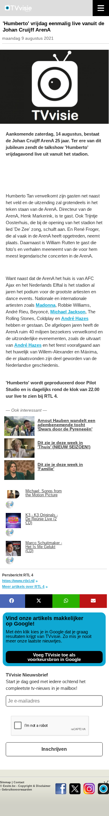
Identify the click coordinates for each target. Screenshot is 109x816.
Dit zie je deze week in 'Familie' (60, 466)
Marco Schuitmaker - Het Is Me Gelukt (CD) (43, 547)
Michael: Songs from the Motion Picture (43, 493)
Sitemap (5, 782)
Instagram (89, 787)
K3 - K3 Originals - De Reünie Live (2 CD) (41, 519)
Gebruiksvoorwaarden (17, 789)
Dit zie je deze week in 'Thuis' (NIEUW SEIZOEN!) (64, 444)
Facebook (60, 787)
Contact (19, 782)
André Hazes (74, 318)
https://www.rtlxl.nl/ (18, 581)
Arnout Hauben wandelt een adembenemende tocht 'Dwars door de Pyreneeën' (66, 424)
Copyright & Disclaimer (34, 785)
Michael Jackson (67, 311)
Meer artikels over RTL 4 (23, 587)
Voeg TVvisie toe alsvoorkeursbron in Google (54, 657)
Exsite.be (9, 785)
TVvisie (103, 787)
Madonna (45, 305)
